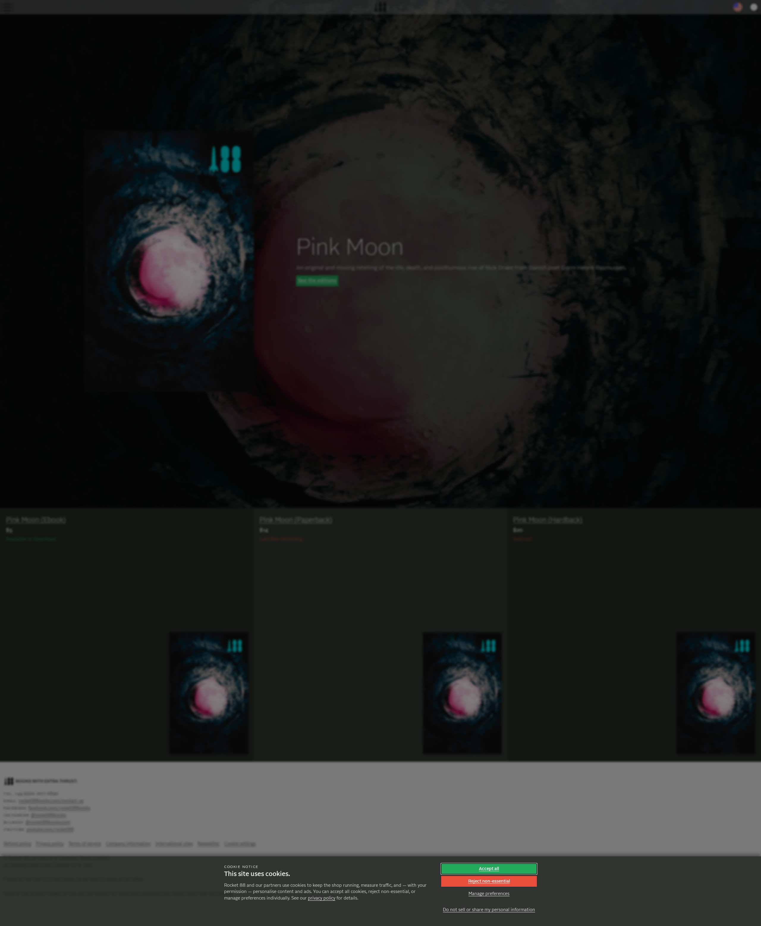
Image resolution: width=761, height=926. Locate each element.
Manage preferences (489, 893)
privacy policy (321, 898)
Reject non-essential (489, 881)
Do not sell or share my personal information (489, 910)
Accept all (489, 868)
